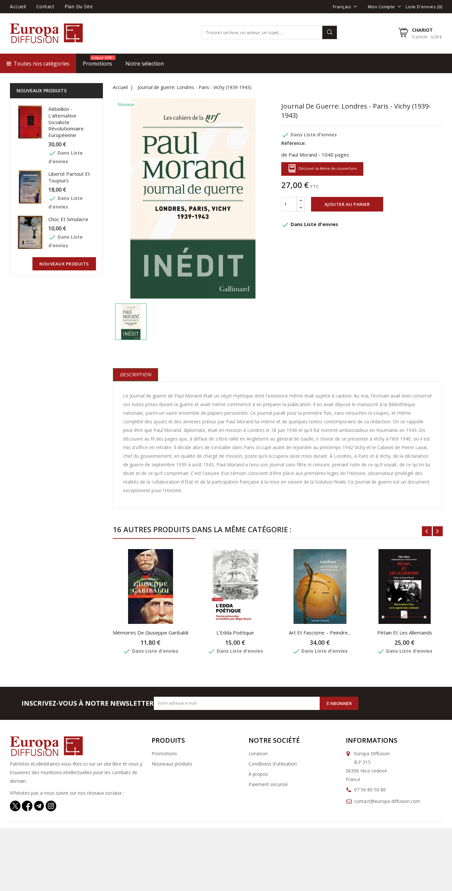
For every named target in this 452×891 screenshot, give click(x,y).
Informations (371, 740)
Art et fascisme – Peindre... (320, 632)
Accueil (18, 6)
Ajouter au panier (347, 204)
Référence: (293, 143)
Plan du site (79, 6)
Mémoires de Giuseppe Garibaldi (150, 632)
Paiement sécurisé (268, 784)
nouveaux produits (64, 264)
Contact (45, 6)
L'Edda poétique (235, 632)
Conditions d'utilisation (273, 764)
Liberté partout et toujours (69, 177)
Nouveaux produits (172, 764)
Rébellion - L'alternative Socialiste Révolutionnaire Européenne (66, 122)
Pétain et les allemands (404, 632)
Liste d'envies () (424, 7)
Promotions (164, 753)
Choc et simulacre (68, 219)
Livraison (258, 753)
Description (136, 374)
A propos (258, 774)
